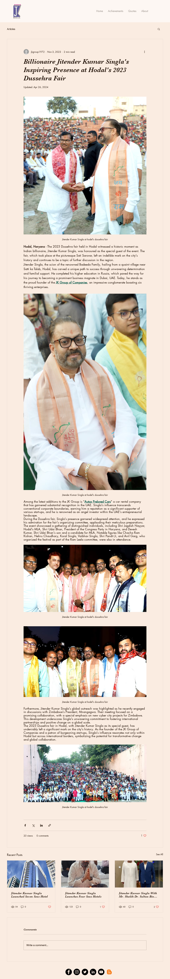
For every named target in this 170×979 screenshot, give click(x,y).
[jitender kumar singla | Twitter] (85, 972)
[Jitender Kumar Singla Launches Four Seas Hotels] (85, 874)
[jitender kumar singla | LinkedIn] (93, 972)
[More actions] (144, 52)
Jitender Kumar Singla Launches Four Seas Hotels (83, 894)
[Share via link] (49, 825)
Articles (11, 29)
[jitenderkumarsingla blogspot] (109, 972)
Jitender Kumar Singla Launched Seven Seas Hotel (29, 894)
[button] (158, 29)
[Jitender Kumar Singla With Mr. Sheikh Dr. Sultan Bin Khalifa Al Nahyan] (139, 874)
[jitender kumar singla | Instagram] (77, 972)
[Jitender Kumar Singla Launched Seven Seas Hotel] (31, 874)
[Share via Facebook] (25, 825)
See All (159, 854)
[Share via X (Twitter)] (33, 825)
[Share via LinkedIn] (41, 825)
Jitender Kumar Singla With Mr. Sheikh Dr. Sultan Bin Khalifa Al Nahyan (138, 894)
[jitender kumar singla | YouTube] (101, 972)
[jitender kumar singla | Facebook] (68, 972)
